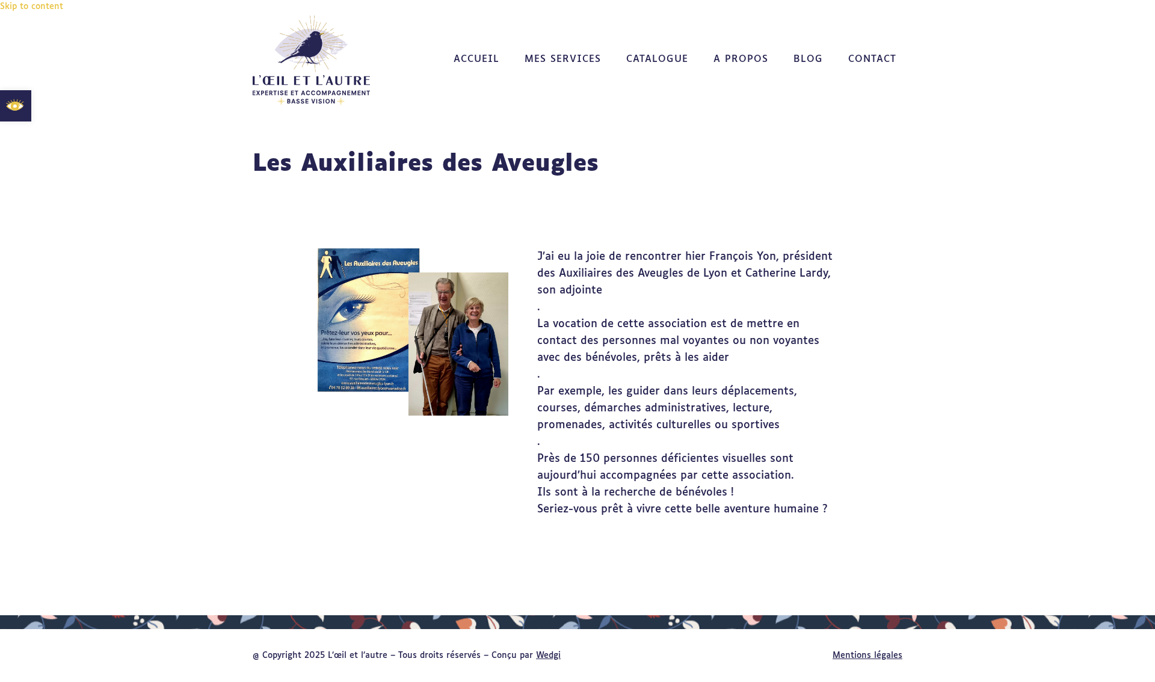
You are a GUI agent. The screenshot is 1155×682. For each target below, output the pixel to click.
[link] (15, 105)
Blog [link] (808, 59)
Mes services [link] (563, 59)
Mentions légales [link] (867, 655)
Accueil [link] (476, 59)
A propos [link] (740, 59)
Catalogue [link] (657, 59)
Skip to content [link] (31, 6)
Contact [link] (872, 59)
